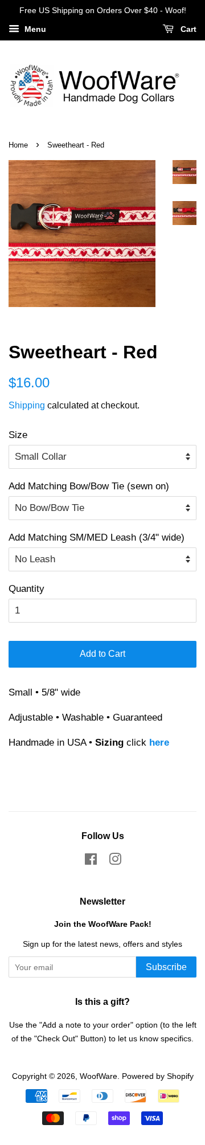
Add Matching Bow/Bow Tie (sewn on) (89, 486)
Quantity (26, 588)
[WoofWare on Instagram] (115, 861)
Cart (187, 29)
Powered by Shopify (158, 1076)
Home (18, 145)
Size (18, 435)
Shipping (27, 405)
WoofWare (98, 1076)
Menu (34, 29)
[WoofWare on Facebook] (90, 861)
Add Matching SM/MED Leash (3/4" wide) (96, 537)
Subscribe (166, 967)
